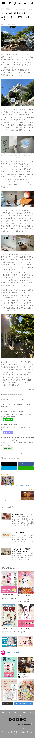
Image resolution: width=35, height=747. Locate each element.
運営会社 (16, 712)
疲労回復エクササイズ (8, 632)
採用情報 (23, 712)
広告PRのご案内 (6, 712)
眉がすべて (21, 632)
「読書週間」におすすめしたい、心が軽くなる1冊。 (16, 485)
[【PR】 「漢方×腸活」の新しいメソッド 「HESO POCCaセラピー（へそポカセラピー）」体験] (26, 667)
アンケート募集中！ (19, 532)
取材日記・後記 (14, 458)
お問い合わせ (22, 715)
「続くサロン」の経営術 (9, 598)
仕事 (5, 458)
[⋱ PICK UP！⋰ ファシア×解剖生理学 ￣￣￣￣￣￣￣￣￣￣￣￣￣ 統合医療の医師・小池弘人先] (9, 690)
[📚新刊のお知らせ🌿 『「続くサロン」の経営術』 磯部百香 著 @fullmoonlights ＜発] (9, 667)
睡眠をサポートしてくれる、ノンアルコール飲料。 (19, 501)
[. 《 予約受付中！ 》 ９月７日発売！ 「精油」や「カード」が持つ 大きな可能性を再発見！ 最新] (26, 690)
